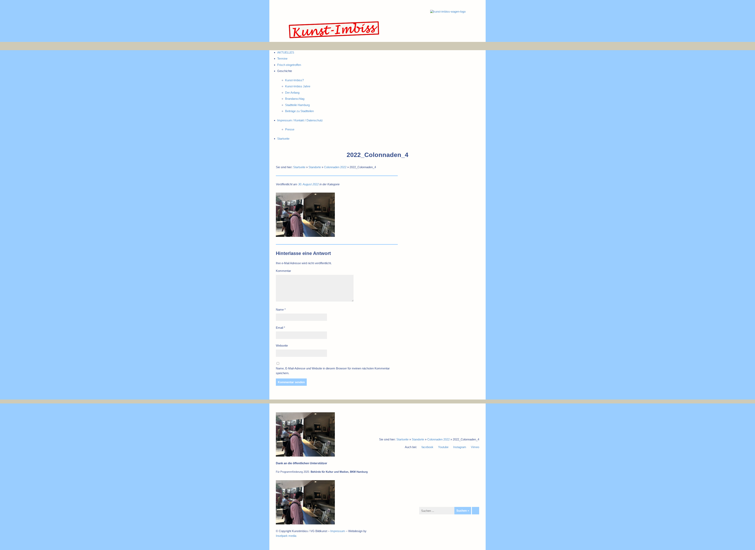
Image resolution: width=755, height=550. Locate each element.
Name (281, 309)
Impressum (337, 531)
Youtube (443, 447)
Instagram (459, 447)
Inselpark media (286, 535)
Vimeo (475, 447)
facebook (427, 447)
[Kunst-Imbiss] (334, 38)
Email (280, 327)
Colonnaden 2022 (335, 167)
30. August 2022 (308, 184)
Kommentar (283, 270)
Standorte (314, 167)
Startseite (299, 167)
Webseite (282, 345)
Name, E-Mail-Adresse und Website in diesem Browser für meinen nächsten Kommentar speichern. (333, 371)
